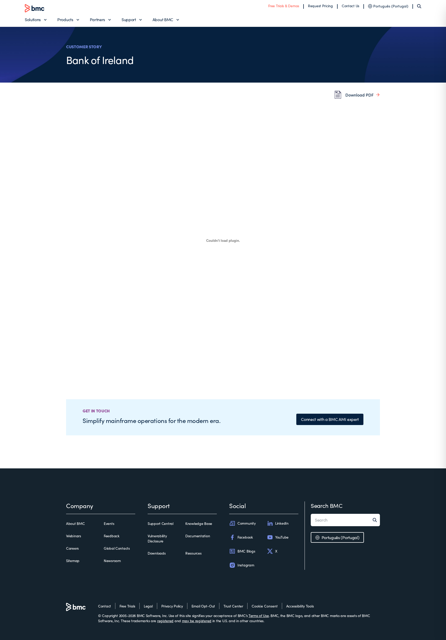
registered (165, 620)
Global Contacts (117, 548)
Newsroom (112, 560)
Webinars (73, 535)
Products (65, 19)
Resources (193, 553)
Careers (72, 548)
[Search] (419, 6)
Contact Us (350, 5)
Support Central (160, 523)
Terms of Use (259, 615)
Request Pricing (320, 5)
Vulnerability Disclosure (157, 538)
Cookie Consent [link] (265, 606)
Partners (97, 19)
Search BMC (327, 505)
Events (109, 523)
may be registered (196, 620)
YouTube (282, 537)
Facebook (245, 537)
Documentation (197, 535)
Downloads (156, 553)
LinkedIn (282, 523)
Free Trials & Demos (283, 5)
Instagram (245, 565)
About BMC (163, 19)
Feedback (112, 535)
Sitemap (72, 560)
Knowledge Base (198, 523)
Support (129, 19)
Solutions (33, 19)
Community (246, 523)
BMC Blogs (246, 551)
